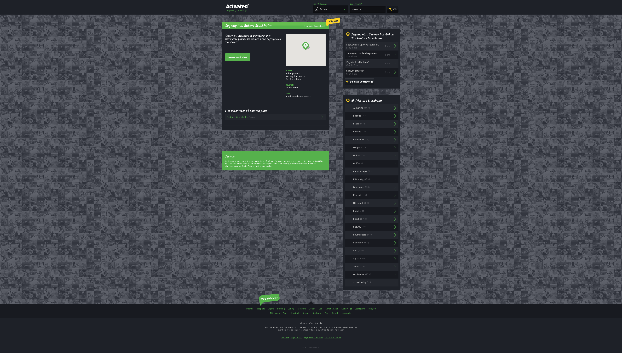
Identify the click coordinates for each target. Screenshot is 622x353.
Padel (285, 313)
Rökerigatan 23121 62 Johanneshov (295, 75)
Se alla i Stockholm (361, 81)
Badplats (261, 308)
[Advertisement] (275, 138)
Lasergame (360, 308)
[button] (306, 46)
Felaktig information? (315, 25)
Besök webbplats (237, 57)
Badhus (249, 308)
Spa (326, 313)
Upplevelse (347, 313)
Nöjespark (275, 313)
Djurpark (302, 308)
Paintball (295, 313)
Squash (335, 313)
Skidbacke (317, 313)
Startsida (285, 337)
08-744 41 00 (292, 86)
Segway (306, 313)
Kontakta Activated (333, 337)
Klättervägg (346, 308)
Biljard (271, 308)
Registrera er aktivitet (313, 337)
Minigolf (372, 308)
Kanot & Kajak (332, 308)
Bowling (281, 308)
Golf (320, 308)
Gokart (312, 308)
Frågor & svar (296, 337)
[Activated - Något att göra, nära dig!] (237, 8)
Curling (291, 308)
